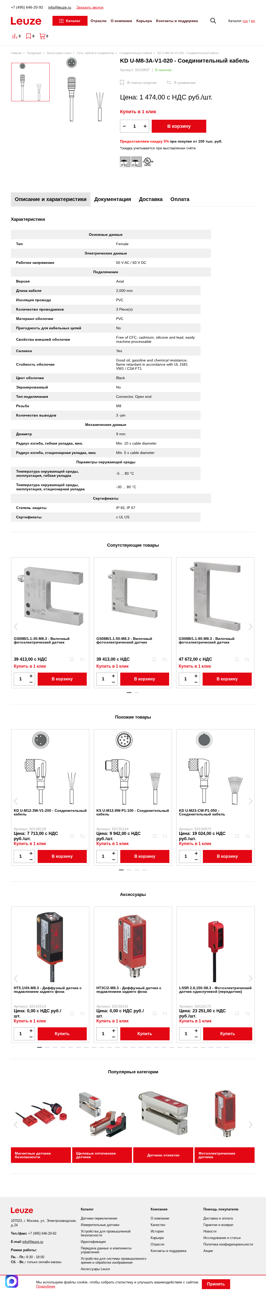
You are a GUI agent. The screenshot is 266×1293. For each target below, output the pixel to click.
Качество (158, 1225)
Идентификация (93, 1242)
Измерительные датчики (100, 1225)
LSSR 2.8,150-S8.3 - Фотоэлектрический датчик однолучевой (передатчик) (215, 989)
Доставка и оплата (218, 1218)
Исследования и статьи (222, 1238)
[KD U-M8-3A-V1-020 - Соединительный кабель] (84, 89)
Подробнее (45, 1286)
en (253, 21)
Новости (209, 1231)
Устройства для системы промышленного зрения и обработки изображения (113, 1260)
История (157, 1231)
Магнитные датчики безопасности (33, 1155)
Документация (112, 199)
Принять (216, 1284)
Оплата (179, 199)
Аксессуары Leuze (95, 1269)
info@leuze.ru (59, 7)
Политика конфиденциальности (228, 1244)
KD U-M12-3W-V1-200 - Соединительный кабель (50, 812)
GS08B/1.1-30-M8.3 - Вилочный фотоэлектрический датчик (42, 640)
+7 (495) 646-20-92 (27, 7)
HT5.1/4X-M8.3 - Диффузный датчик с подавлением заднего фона (48, 989)
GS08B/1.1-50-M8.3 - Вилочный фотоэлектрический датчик (124, 640)
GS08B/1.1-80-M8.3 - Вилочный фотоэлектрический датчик (207, 640)
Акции (208, 1251)
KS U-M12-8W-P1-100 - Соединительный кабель (132, 812)
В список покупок (141, 83)
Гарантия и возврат (218, 1225)
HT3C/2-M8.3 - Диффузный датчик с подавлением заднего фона (128, 989)
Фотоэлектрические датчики (216, 1155)
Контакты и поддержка (177, 21)
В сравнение (185, 83)
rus (245, 21)
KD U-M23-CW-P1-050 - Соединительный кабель (202, 812)
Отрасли (99, 21)
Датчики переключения (99, 1218)
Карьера (144, 21)
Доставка (151, 199)
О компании (121, 21)
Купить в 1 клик (138, 111)
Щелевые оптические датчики (96, 1155)
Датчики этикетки (163, 1155)
